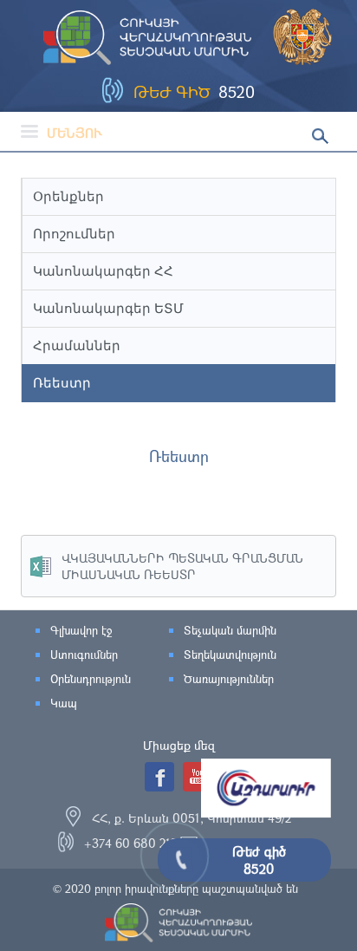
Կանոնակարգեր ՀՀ (103, 271)
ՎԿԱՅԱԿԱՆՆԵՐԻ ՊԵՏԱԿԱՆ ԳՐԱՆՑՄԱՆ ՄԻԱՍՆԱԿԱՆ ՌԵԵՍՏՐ (182, 566)
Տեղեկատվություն (230, 654)
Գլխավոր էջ (81, 630)
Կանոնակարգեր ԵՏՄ (108, 308)
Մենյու (74, 132)
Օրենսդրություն (90, 679)
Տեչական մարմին (230, 630)
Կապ (63, 703)
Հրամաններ (76, 345)
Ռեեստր (62, 382)
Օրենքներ (68, 196)
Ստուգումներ (84, 654)
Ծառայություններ (229, 679)
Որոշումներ (74, 233)
